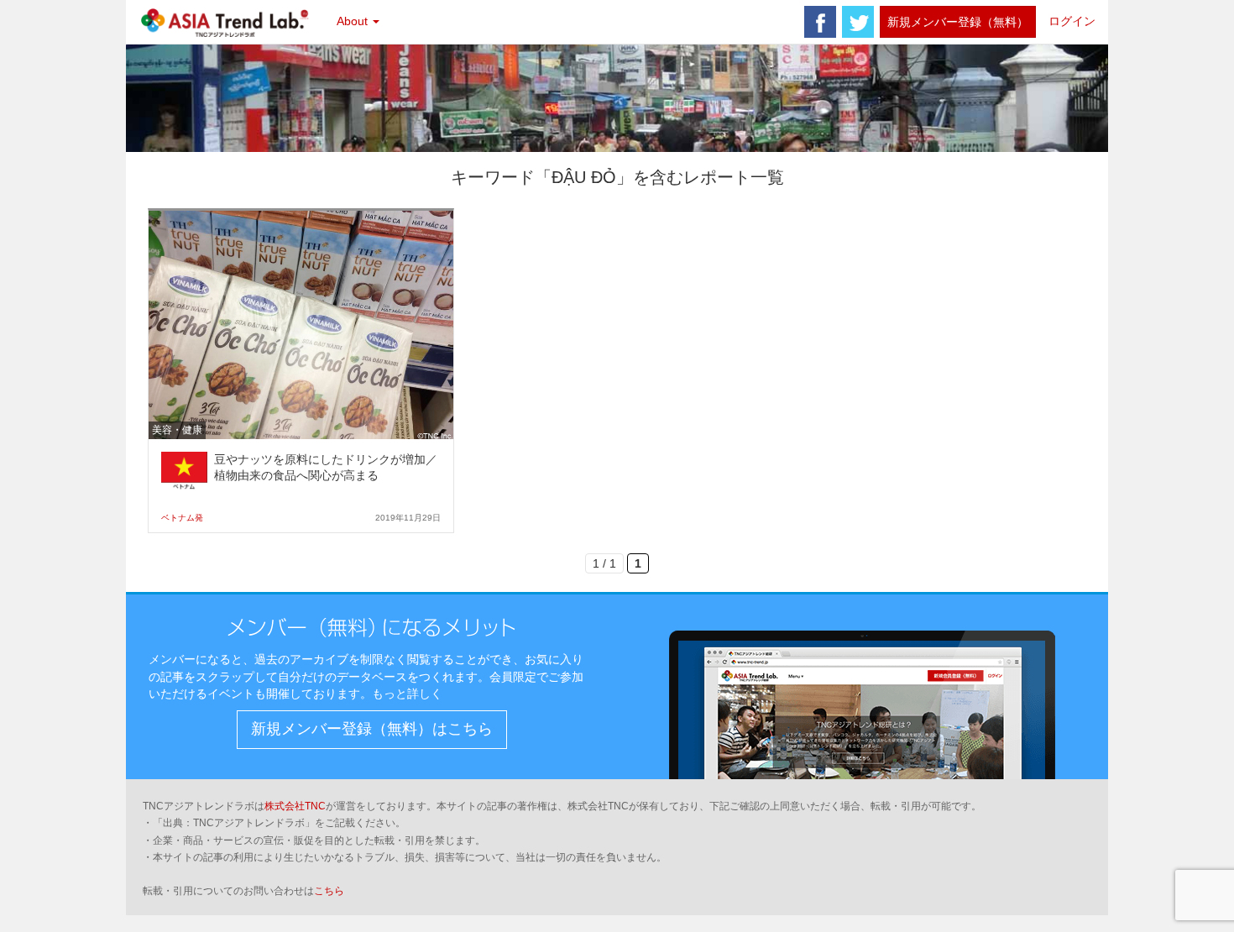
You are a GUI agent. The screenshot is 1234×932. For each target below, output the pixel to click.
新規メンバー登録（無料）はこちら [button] (372, 728)
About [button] (354, 21)
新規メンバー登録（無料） (957, 22)
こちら (329, 891)
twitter (858, 22)
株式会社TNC (295, 806)
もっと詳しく (407, 693)
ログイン (1071, 21)
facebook (820, 22)
